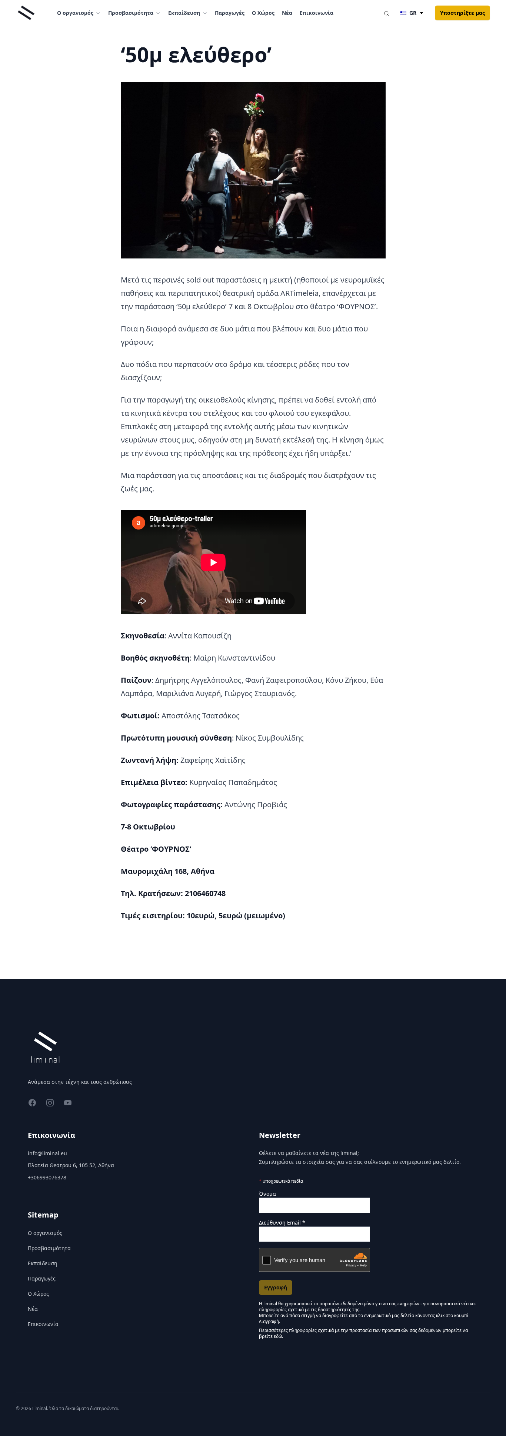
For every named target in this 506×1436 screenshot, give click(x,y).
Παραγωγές (229, 12)
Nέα (287, 12)
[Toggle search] (386, 13)
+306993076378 (47, 1177)
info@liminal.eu (47, 1153)
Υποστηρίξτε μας (462, 12)
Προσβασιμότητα (49, 1248)
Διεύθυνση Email (282, 1222)
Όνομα (267, 1193)
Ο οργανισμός (45, 1232)
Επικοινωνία (316, 12)
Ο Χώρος (263, 12)
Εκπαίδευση (42, 1263)
